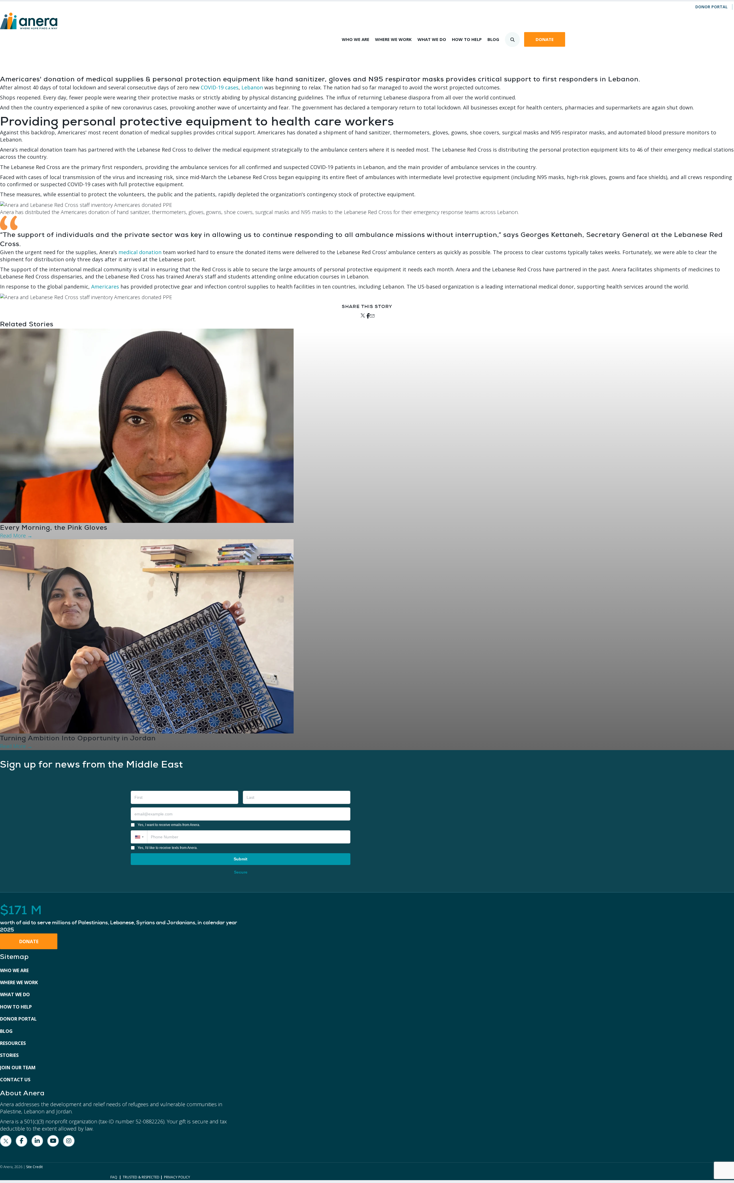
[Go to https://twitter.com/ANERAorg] (5, 1141)
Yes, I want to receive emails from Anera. (169, 825)
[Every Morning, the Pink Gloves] (147, 425)
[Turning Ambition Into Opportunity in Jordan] (147, 635)
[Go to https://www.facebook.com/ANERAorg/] (21, 1141)
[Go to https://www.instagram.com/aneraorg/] (69, 1141)
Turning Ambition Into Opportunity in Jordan (78, 738)
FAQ (113, 1177)
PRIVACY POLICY (177, 1177)
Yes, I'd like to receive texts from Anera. (168, 848)
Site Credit (34, 1166)
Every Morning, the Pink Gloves (53, 527)
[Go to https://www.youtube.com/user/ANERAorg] (53, 1141)
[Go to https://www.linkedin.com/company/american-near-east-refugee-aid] (37, 1141)
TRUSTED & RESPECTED (141, 1177)
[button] (139, 836)
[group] (122, 918)
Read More (16, 535)
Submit (240, 859)
